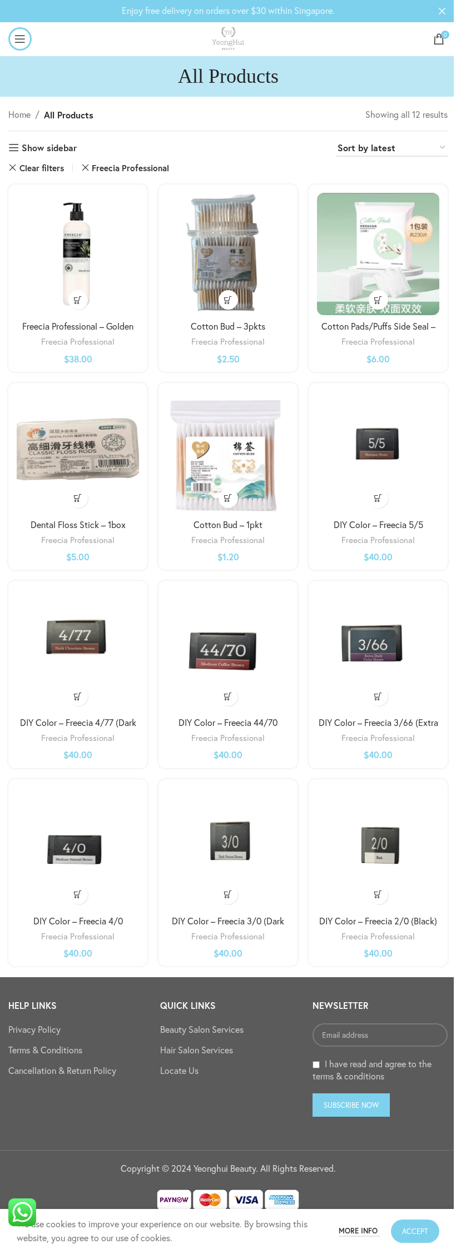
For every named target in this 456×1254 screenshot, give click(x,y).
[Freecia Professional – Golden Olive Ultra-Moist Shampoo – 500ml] (78, 254)
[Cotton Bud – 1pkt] (228, 452)
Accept (415, 1231)
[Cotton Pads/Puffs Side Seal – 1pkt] (378, 254)
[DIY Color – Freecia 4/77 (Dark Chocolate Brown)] (78, 650)
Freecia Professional (130, 167)
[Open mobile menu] (20, 39)
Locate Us (179, 1070)
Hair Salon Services (196, 1050)
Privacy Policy (34, 1029)
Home (19, 114)
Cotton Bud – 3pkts (228, 326)
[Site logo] (228, 37)
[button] (78, 300)
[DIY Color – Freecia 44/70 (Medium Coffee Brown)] (228, 650)
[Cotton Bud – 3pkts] (228, 254)
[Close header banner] (442, 11)
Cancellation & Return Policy (62, 1070)
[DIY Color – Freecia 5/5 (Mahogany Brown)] (378, 452)
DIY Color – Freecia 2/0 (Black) (378, 921)
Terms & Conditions (45, 1050)
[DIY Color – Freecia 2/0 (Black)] (378, 849)
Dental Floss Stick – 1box (78, 524)
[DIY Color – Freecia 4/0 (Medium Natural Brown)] (78, 849)
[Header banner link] (228, 11)
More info (359, 1231)
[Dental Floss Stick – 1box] (78, 452)
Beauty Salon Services (202, 1029)
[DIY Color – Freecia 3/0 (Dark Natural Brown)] (228, 849)
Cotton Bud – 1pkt (228, 524)
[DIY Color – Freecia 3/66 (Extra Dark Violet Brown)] (378, 650)
